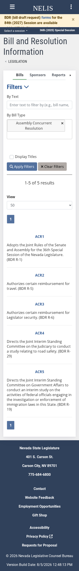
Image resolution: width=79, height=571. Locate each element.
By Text (13, 96)
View (11, 196)
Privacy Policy (37, 536)
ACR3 (39, 304)
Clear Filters (53, 166)
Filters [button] (15, 87)
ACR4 (39, 333)
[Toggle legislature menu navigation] (71, 7)
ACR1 (39, 236)
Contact (40, 489)
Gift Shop (39, 515)
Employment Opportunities (40, 506)
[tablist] (39, 253)
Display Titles (26, 156)
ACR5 (39, 371)
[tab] (20, 75)
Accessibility (39, 527)
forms (46, 17)
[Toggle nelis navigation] (12, 7)
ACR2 (39, 275)
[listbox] (10, 135)
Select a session (14, 30)
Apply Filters (23, 166)
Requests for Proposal (39, 545)
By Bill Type (16, 115)
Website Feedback (39, 497)
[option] (36, 125)
